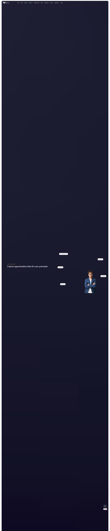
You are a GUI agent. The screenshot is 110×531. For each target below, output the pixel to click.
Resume (25, 2)
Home (18, 2)
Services (30, 2)
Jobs (22, 2)
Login (61, 2)
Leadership (56, 2)
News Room (47, 2)
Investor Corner (36, 2)
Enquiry (51, 2)
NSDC (42, 2)
